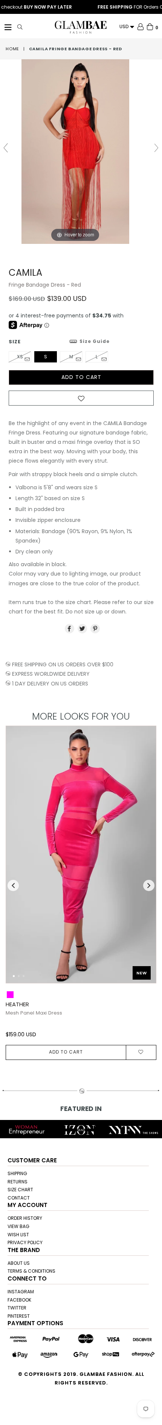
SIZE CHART (20, 1189)
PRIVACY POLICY (25, 1242)
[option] (78, 893)
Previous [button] (13, 885)
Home (12, 49)
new (141, 973)
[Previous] (17, 858)
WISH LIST (18, 1234)
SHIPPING (17, 1173)
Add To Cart (66, 1052)
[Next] (144, 858)
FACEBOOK (19, 1300)
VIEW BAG (18, 1226)
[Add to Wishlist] (81, 400)
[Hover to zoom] (81, 151)
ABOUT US (19, 1263)
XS (20, 356)
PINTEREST (19, 1316)
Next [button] (148, 885)
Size (59, 341)
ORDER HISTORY (25, 1218)
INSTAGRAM (21, 1291)
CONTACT (19, 1198)
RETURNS (18, 1181)
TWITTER (17, 1308)
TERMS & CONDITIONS (31, 1271)
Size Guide (94, 341)
